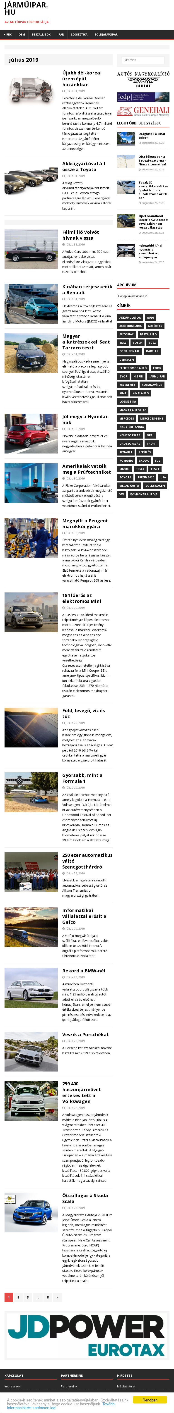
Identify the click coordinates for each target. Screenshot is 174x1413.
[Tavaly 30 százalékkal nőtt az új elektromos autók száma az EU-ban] (126, 191)
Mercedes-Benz (151, 418)
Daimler (152, 351)
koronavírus (152, 385)
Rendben (150, 1400)
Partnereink (69, 1386)
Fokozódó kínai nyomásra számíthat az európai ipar (150, 251)
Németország (129, 435)
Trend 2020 (146, 477)
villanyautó (129, 486)
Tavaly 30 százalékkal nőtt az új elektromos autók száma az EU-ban (154, 190)
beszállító (148, 334)
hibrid (138, 376)
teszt (155, 469)
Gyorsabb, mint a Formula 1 (82, 778)
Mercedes (126, 418)
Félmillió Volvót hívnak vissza (80, 235)
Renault (125, 452)
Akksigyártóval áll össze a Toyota (83, 166)
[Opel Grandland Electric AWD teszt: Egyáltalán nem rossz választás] (126, 225)
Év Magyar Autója (143, 494)
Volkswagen (155, 486)
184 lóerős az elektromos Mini (81, 598)
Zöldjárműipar (106, 34)
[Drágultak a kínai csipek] (126, 143)
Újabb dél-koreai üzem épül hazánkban (82, 79)
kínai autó (141, 393)
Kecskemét (127, 385)
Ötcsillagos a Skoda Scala (85, 1198)
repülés (145, 452)
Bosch (137, 343)
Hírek (7, 34)
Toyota (125, 477)
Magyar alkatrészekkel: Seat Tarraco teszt (86, 342)
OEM (22, 34)
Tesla (140, 469)
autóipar (155, 326)
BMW (122, 343)
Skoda (144, 461)
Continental (129, 351)
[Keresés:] (143, 60)
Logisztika (79, 34)
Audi (150, 318)
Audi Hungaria (130, 326)
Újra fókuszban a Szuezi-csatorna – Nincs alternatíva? (153, 160)
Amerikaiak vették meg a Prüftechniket (86, 469)
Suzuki (124, 469)
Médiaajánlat (126, 1386)
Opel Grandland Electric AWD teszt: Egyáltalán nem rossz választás (153, 221)
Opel (150, 435)
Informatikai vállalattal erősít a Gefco (84, 916)
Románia (126, 461)
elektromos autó (133, 368)
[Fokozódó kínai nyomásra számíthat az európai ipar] (126, 255)
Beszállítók (41, 34)
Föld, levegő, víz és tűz (83, 713)
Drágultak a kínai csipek (152, 136)
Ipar (61, 34)
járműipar (157, 376)
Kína (122, 393)
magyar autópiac (132, 410)
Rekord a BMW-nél (83, 971)
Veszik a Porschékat (85, 1034)
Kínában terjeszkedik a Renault (87, 290)
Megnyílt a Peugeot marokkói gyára (85, 524)
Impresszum (13, 1386)
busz (152, 343)
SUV (157, 461)
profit (152, 444)
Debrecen (126, 360)
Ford (157, 368)
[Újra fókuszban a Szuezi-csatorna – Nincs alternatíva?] (126, 165)
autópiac (126, 334)
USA (163, 477)
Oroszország (129, 444)
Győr (123, 376)
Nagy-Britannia (131, 427)
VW (121, 494)
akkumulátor (130, 318)
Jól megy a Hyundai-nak (85, 419)
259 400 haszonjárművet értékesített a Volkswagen (81, 1092)
